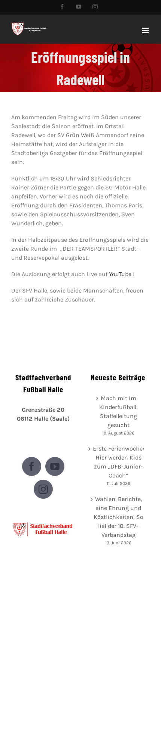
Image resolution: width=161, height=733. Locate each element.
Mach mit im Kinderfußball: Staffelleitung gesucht (118, 412)
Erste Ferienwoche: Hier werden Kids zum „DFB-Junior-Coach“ (118, 462)
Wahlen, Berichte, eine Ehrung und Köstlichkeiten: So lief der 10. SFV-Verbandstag (118, 516)
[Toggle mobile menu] (146, 30)
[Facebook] (31, 466)
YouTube (120, 274)
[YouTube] (54, 466)
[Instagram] (43, 489)
